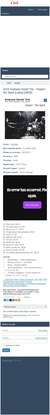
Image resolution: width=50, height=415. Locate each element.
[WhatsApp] (16, 300)
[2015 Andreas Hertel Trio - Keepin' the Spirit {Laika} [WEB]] (25, 119)
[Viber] (13, 300)
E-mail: (5, 330)
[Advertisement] (25, 42)
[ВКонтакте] (5, 300)
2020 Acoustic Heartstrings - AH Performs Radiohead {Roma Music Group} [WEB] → (24, 285)
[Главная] (3, 83)
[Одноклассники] (19, 300)
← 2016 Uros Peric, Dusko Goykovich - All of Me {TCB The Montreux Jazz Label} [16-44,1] (25, 280)
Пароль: (5, 338)
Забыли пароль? (41, 338)
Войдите (6, 315)
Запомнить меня (12, 345)
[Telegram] (8, 300)
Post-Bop (14, 144)
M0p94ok (27, 297)
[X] (10, 300)
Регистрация (43, 330)
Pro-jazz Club (7, 360)
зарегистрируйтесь (20, 315)
